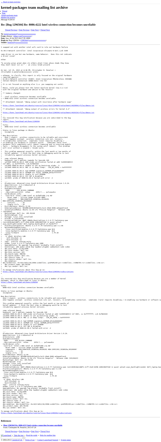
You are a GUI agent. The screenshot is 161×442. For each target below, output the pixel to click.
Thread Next (45, 30)
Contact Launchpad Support (47, 440)
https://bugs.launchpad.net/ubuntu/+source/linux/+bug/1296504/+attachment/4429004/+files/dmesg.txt (48, 105)
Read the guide (31, 435)
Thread (4, 11)
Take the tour (19, 435)
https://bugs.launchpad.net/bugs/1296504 (21, 121)
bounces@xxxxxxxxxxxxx (18, 42)
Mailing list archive (8, 17)
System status (66, 440)
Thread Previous (11, 30)
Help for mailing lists (48, 435)
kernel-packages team (9, 15)
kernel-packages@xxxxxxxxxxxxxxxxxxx (20, 34)
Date (3, 13)
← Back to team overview (11, 2)
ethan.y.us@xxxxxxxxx (22, 36)
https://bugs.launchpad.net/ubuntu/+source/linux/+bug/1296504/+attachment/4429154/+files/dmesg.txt (48, 112)
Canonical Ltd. (17, 440)
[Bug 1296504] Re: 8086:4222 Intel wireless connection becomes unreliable (32, 425)
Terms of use (30, 440)
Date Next (35, 30)
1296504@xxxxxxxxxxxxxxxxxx (33, 40)
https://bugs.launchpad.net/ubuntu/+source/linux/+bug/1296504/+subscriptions (38, 271)
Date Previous (24, 30)
